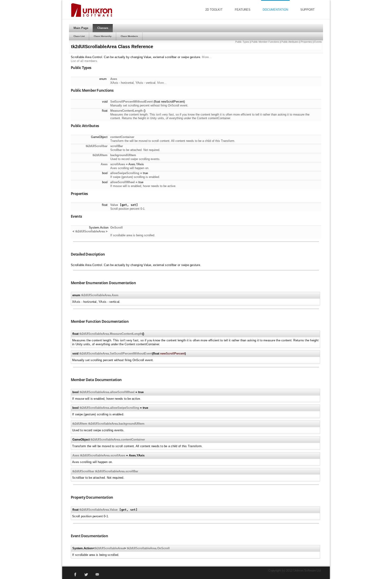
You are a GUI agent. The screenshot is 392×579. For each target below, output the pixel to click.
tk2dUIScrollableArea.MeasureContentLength (110, 333)
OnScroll (116, 227)
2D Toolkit (214, 9)
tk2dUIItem (100, 155)
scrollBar (116, 146)
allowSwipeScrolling (124, 173)
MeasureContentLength (126, 110)
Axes (113, 79)
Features (242, 9)
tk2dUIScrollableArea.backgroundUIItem (116, 423)
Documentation (275, 9)
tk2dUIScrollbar (97, 146)
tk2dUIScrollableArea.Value (98, 509)
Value (114, 205)
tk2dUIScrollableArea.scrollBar (116, 471)
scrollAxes (117, 164)
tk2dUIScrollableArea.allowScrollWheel (107, 392)
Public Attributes (290, 41)
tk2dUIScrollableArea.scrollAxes (102, 455)
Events (318, 41)
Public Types (242, 41)
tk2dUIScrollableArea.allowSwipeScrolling (109, 407)
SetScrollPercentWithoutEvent (131, 101)
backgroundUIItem (123, 155)
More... (207, 57)
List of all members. (84, 61)
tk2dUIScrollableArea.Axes (99, 295)
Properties (306, 41)
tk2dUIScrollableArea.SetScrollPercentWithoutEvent (115, 353)
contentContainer (122, 137)
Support (307, 9)
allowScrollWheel (122, 182)
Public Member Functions (265, 41)
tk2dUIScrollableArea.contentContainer (118, 439)
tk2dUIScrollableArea (90, 231)
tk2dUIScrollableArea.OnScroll (148, 548)
